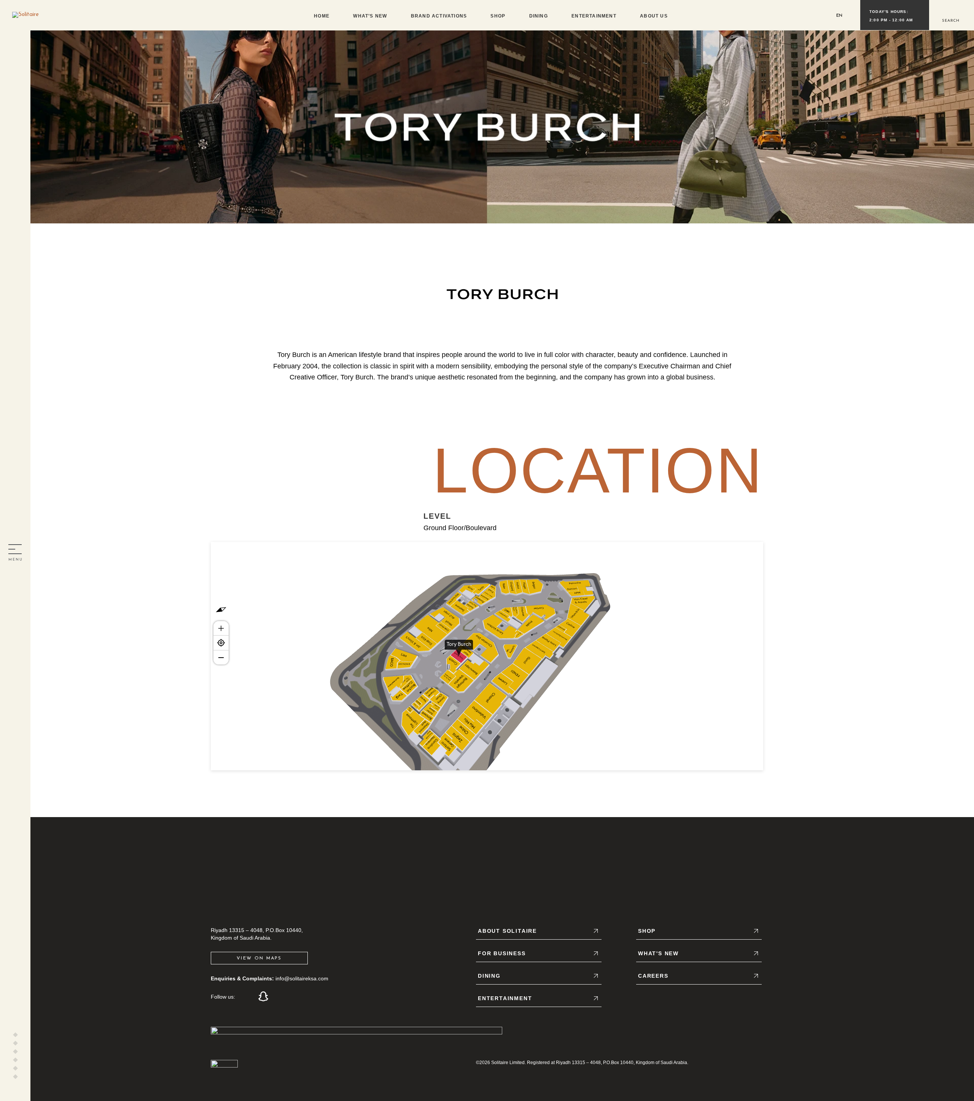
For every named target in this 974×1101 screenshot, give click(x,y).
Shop (497, 16)
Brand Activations (439, 16)
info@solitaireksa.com (301, 978)
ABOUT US (654, 16)
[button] (950, 14)
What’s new (370, 16)
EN (839, 15)
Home (321, 16)
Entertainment (593, 16)
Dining (538, 16)
